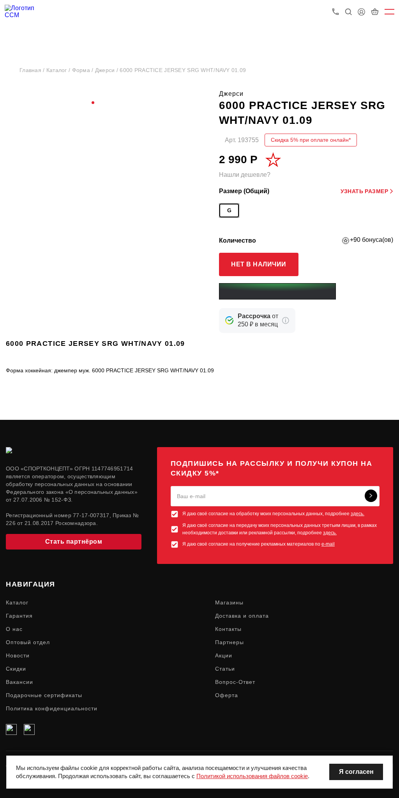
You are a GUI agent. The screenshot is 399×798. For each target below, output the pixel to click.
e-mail (328, 544)
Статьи (225, 669)
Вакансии (19, 682)
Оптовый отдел (28, 642)
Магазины (229, 602)
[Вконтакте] (11, 729)
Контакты (228, 629)
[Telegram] (29, 729)
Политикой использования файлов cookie (252, 776)
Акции (223, 655)
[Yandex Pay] (277, 291)
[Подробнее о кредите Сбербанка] (285, 320)
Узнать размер (364, 191)
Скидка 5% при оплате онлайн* (311, 140)
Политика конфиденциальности (51, 708)
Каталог (17, 602)
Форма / (83, 70)
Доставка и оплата (242, 616)
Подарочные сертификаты (44, 695)
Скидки (16, 669)
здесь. (357, 513)
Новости (18, 655)
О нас (14, 629)
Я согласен (356, 771)
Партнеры (229, 642)
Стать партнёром (73, 541)
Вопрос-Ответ (235, 682)
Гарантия (19, 616)
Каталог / (59, 70)
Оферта (226, 695)
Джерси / (107, 70)
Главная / (32, 70)
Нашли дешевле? (244, 174)
